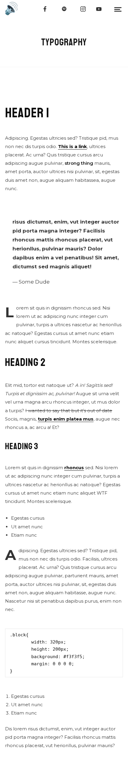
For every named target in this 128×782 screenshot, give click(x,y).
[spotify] (64, 9)
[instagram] (83, 9)
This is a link (72, 146)
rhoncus (74, 467)
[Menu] (118, 9)
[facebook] (45, 9)
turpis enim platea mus (65, 419)
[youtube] (99, 9)
